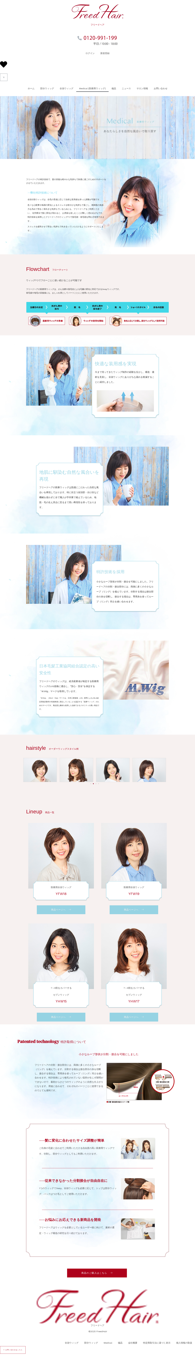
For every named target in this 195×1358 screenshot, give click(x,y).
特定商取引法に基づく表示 (156, 1342)
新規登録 (104, 53)
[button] (90, 783)
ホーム (31, 88)
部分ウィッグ (47, 88)
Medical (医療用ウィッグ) (92, 88)
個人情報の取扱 (184, 1342)
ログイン (90, 53)
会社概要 (132, 1342)
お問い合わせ (160, 88)
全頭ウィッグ (66, 88)
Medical (108, 1342)
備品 (113, 88)
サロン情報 (142, 88)
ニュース (126, 88)
